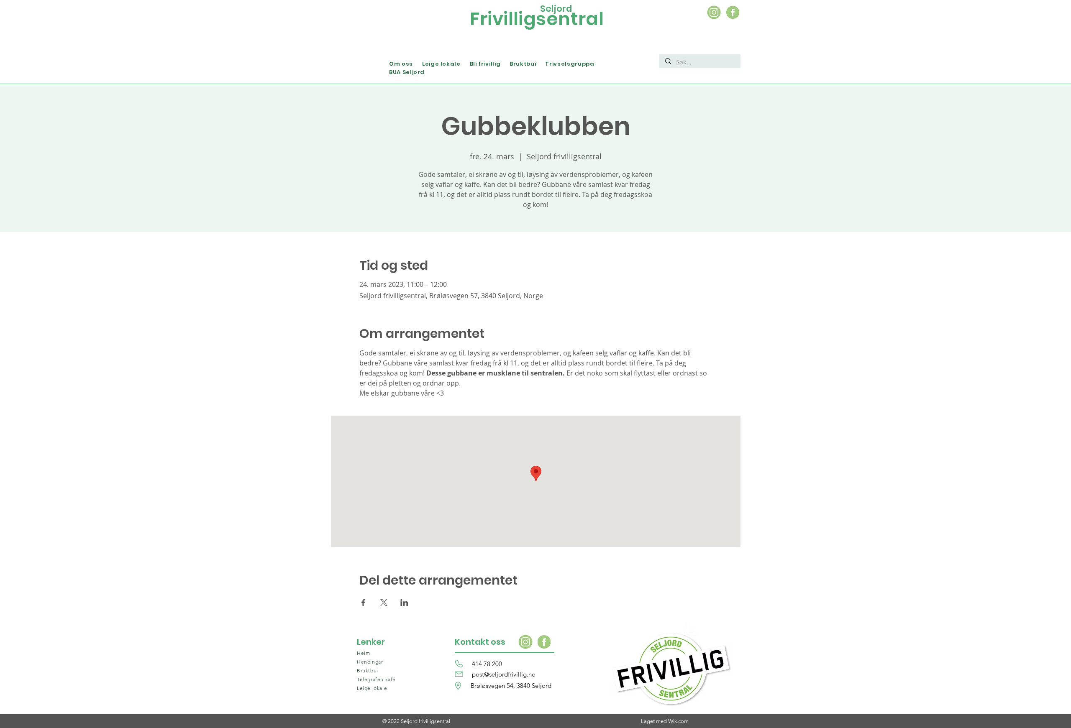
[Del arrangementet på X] (384, 602)
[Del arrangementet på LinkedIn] (404, 602)
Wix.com (678, 721)
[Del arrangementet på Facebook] (363, 602)
